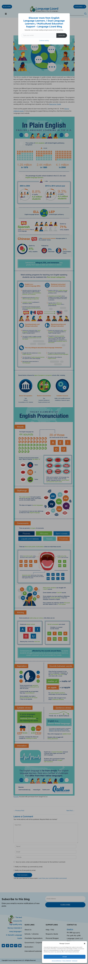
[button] (84, 943)
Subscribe (61, 35)
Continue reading (44, 40)
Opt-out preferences (57, 960)
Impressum (74, 960)
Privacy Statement (66, 960)
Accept (64, 956)
